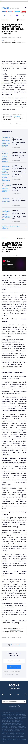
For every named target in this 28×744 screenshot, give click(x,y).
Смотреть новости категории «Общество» (11, 227)
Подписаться (14, 667)
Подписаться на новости (14, 654)
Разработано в (13, 706)
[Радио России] (17, 12)
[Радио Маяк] (23, 12)
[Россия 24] (10, 12)
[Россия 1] (4, 12)
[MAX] (17, 14)
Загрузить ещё (15, 645)
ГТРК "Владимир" (15, 116)
